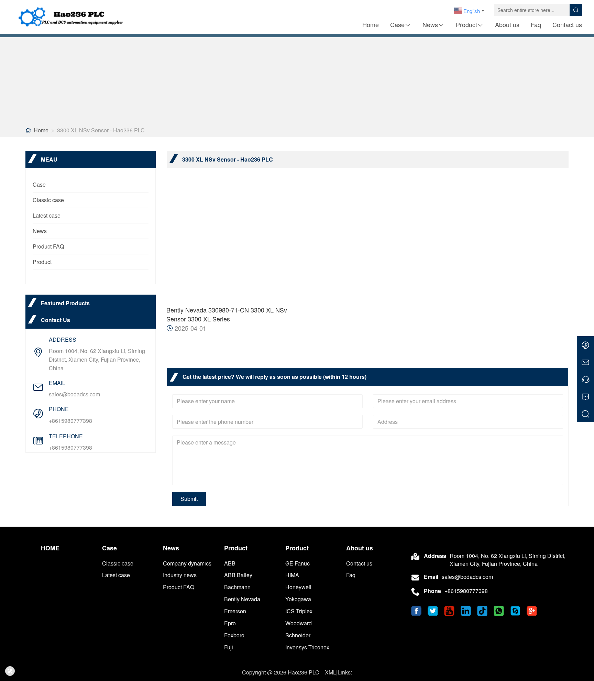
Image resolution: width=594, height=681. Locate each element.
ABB (229, 563)
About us (507, 24)
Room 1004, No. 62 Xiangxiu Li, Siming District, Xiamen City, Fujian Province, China (97, 359)
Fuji (228, 647)
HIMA (292, 575)
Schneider (297, 635)
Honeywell (298, 587)
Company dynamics (187, 563)
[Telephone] (585, 379)
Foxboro (234, 635)
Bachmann (237, 587)
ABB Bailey (238, 575)
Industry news (180, 575)
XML (330, 672)
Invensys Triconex (307, 647)
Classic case (48, 200)
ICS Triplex (298, 611)
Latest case (46, 215)
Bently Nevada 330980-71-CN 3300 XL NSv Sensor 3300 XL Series (226, 314)
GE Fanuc (297, 563)
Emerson (235, 611)
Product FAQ (48, 246)
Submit (189, 499)
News (430, 24)
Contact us (567, 24)
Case (397, 24)
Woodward (298, 623)
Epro (230, 623)
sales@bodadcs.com (74, 394)
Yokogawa (298, 599)
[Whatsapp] (585, 344)
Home (370, 24)
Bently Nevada (242, 599)
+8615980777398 (70, 421)
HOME (50, 548)
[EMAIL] (585, 362)
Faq (536, 24)
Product (466, 24)
